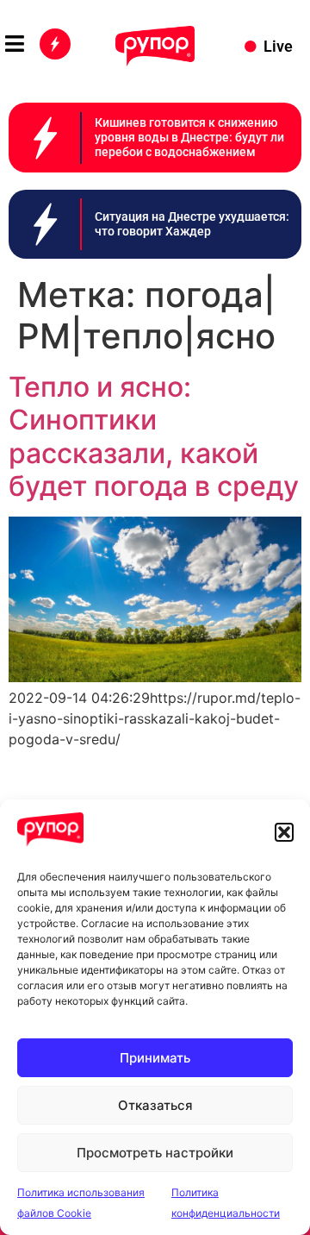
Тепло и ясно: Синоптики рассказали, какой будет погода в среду (154, 436)
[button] (284, 832)
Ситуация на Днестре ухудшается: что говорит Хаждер (192, 224)
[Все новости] (55, 44)
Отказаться (155, 1105)
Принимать (155, 1058)
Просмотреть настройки (155, 1152)
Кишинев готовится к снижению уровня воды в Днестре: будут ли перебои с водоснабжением (189, 137)
